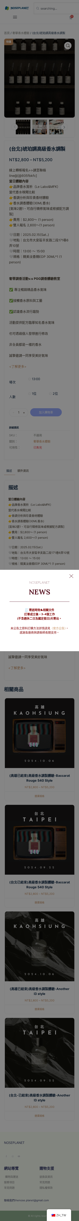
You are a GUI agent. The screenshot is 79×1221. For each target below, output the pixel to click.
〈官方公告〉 (58, 628)
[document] (39, 610)
